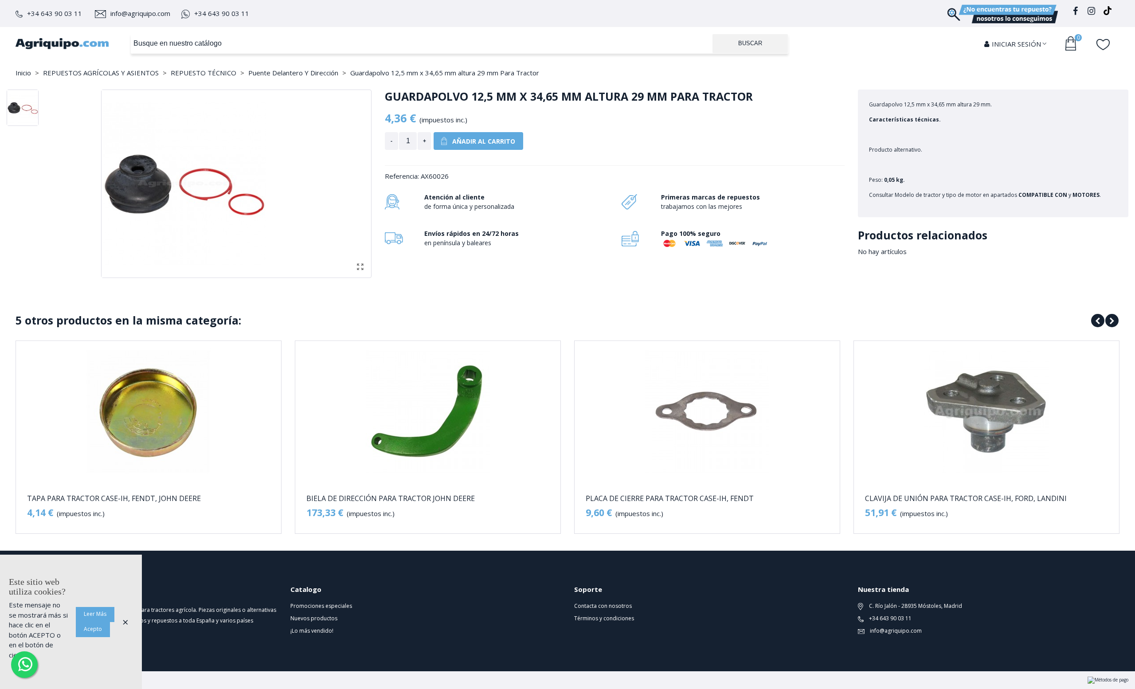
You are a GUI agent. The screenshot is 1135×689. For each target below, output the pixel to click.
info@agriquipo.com (140, 13)
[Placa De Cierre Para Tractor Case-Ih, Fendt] (707, 412)
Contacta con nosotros (603, 606)
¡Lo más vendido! (311, 630)
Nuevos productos (313, 618)
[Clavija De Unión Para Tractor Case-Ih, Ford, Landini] (986, 412)
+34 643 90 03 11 (54, 13)
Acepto (93, 629)
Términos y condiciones (604, 618)
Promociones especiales (321, 606)
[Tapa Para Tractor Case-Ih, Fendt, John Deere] (148, 412)
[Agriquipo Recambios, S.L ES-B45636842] (62, 43)
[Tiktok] (1107, 12)
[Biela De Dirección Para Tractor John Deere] (427, 412)
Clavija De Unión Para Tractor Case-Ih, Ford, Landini (966, 498)
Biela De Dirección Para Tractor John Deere (390, 498)
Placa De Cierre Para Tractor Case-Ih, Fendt (670, 498)
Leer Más (95, 614)
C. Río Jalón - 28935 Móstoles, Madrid (915, 606)
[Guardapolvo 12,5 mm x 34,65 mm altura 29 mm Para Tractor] (360, 266)
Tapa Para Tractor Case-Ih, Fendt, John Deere (114, 498)
